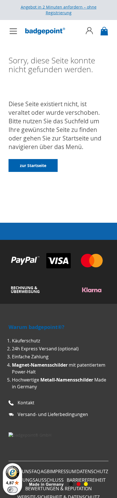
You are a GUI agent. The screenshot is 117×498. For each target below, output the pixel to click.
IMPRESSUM (63, 471)
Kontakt (26, 402)
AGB (45, 471)
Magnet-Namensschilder (40, 365)
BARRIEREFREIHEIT (86, 480)
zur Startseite (33, 165)
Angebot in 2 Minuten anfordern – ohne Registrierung (59, 9)
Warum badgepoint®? (36, 327)
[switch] (12, 490)
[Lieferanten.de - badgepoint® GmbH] (30, 435)
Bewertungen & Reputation (58, 488)
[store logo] (48, 31)
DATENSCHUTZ (92, 471)
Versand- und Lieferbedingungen (53, 414)
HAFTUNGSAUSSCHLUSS (37, 480)
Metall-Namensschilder (66, 380)
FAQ (36, 471)
